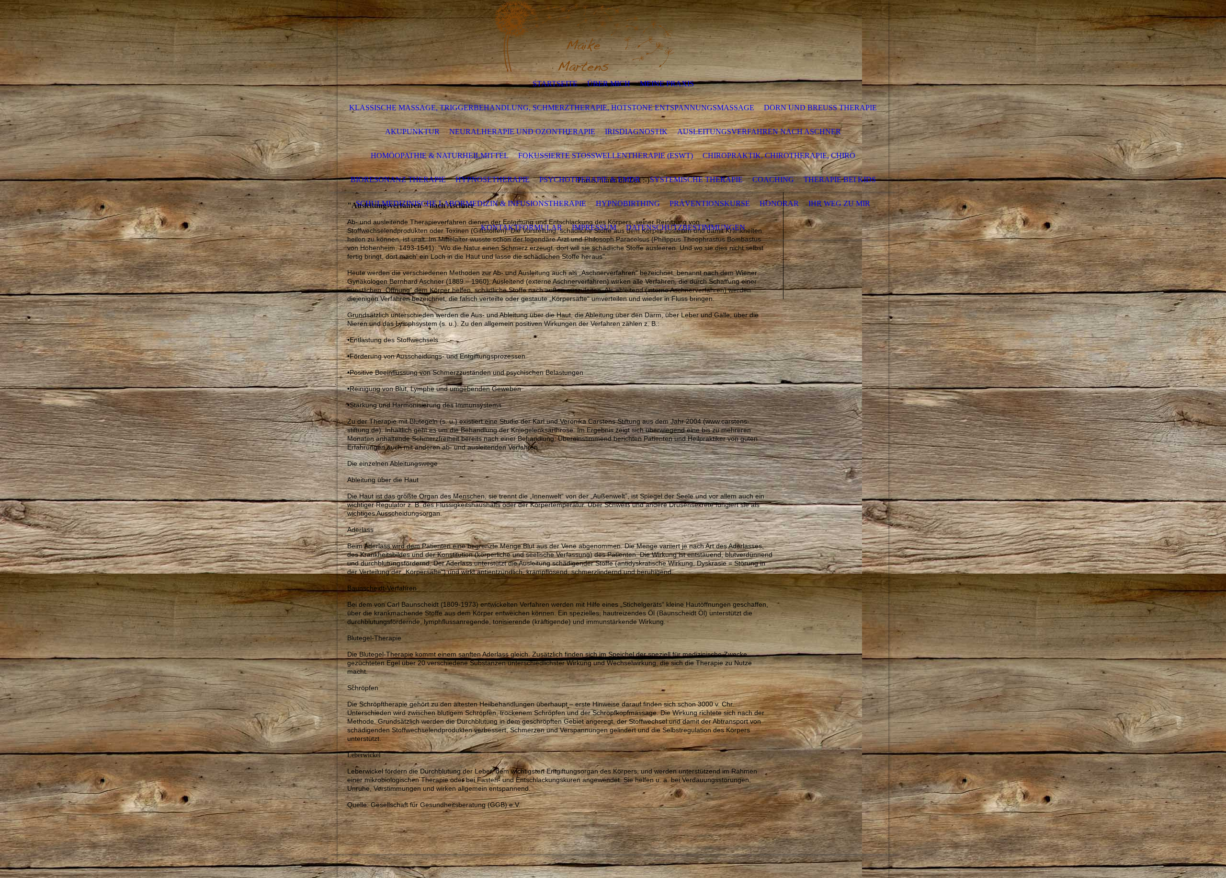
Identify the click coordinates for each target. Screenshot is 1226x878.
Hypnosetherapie (492, 179)
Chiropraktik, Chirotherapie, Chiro (779, 155)
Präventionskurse (710, 203)
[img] (584, 36)
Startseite (555, 84)
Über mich (608, 84)
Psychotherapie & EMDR (589, 179)
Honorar (779, 203)
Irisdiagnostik (636, 131)
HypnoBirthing (628, 203)
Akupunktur (412, 131)
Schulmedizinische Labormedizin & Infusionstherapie (471, 203)
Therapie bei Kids (840, 179)
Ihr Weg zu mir (839, 203)
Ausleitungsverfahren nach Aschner (759, 131)
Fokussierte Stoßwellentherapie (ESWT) (605, 155)
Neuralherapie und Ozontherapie (522, 131)
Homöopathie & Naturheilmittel (440, 155)
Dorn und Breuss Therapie (820, 108)
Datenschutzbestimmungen (685, 227)
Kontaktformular (521, 227)
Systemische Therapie (696, 179)
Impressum (594, 227)
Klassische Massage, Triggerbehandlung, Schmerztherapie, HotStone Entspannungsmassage (551, 108)
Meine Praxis (667, 84)
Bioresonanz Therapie (398, 179)
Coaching (773, 179)
